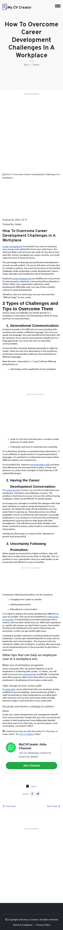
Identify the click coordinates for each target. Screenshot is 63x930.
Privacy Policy (43, 925)
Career (35, 64)
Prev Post (10, 806)
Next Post (52, 806)
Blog (26, 64)
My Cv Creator (31, 919)
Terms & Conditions (22, 925)
